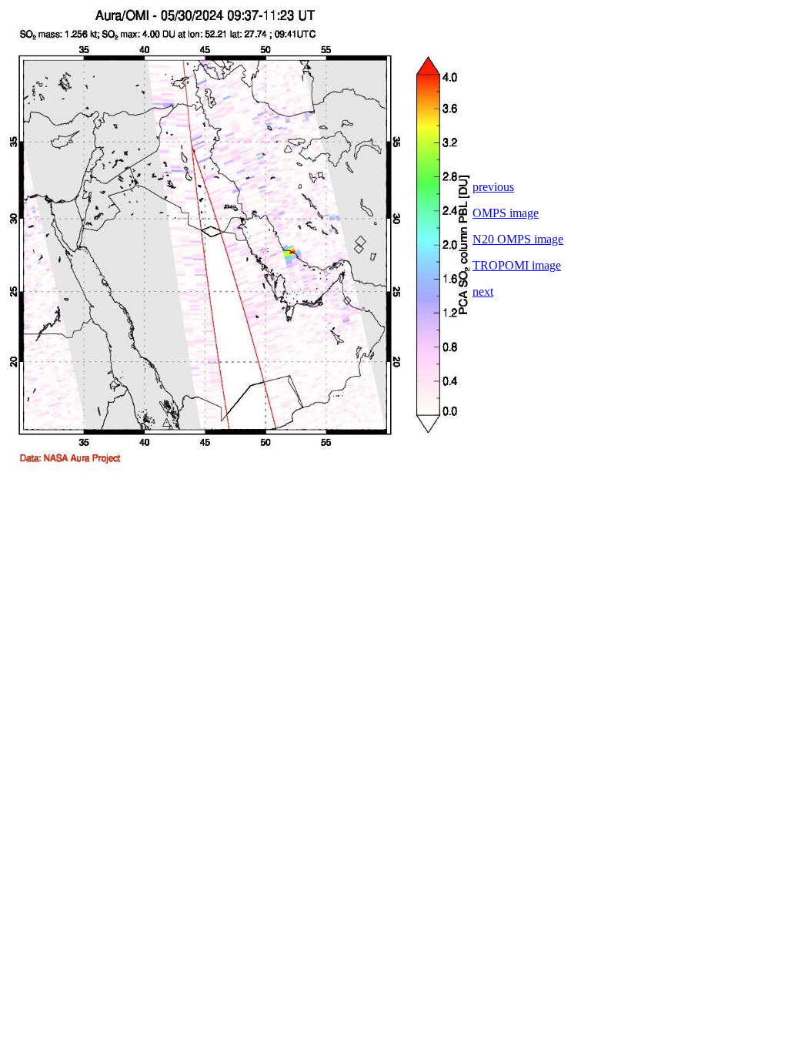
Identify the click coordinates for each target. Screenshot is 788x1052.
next (482, 291)
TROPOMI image (516, 265)
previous (493, 186)
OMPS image (505, 212)
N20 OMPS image (517, 239)
